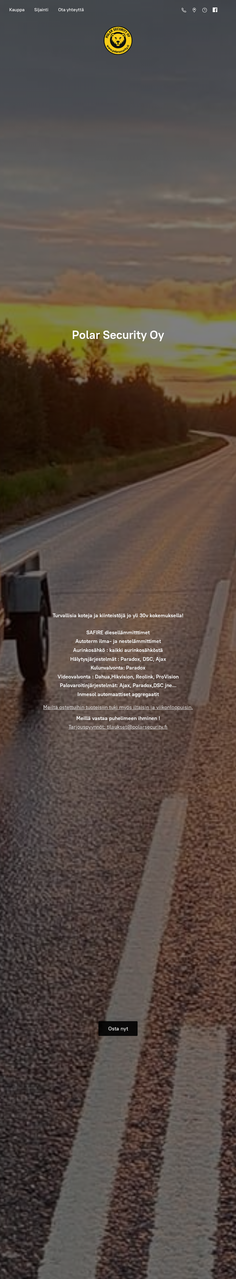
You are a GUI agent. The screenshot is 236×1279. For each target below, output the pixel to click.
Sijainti (41, 9)
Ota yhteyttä (71, 9)
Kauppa (16, 9)
